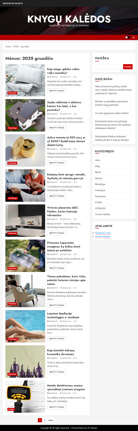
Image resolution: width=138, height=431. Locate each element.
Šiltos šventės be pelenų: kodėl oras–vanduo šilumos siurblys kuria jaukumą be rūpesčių (113, 90)
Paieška (102, 58)
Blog (97, 166)
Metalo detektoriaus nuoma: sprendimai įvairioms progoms (66, 387)
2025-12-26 (67, 219)
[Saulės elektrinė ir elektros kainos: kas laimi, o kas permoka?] (25, 115)
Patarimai (12, 93)
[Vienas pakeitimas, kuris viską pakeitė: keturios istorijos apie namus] (25, 291)
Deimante (53, 77)
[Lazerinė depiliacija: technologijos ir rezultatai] (25, 326)
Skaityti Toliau (56, 91)
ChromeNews (77, 428)
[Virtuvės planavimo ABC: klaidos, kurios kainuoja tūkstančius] (25, 220)
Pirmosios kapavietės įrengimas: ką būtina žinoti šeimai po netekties (63, 246)
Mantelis (53, 393)
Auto (97, 160)
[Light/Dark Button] (128, 37)
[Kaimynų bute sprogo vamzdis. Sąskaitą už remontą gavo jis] (25, 185)
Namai (98, 178)
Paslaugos (12, 339)
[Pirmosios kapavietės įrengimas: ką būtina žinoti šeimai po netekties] (25, 256)
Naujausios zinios (103, 232)
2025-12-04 (66, 393)
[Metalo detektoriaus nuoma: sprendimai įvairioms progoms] (25, 396)
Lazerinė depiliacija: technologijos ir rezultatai (63, 315)
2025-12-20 (67, 288)
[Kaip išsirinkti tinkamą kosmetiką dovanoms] (25, 361)
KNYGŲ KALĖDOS (69, 19)
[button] (133, 37)
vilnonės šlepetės (102, 236)
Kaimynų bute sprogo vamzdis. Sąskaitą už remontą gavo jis (66, 176)
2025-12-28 (67, 149)
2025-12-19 (67, 321)
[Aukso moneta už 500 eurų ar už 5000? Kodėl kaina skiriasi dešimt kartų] (25, 150)
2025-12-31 (67, 77)
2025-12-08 (67, 358)
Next (51, 420)
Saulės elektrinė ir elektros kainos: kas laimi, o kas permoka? (64, 106)
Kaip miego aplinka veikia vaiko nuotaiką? (63, 71)
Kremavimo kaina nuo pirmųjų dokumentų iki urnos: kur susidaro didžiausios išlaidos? (113, 125)
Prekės (11, 409)
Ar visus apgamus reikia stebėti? (112, 113)
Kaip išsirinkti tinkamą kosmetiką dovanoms (61, 352)
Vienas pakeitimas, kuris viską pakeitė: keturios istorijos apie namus (66, 280)
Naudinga (12, 128)
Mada (98, 172)
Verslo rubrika (102, 214)
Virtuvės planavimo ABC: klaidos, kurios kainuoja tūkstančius (62, 211)
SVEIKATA (100, 208)
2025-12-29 (67, 114)
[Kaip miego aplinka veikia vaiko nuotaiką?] (25, 80)
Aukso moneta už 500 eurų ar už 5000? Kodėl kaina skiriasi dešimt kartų (66, 141)
